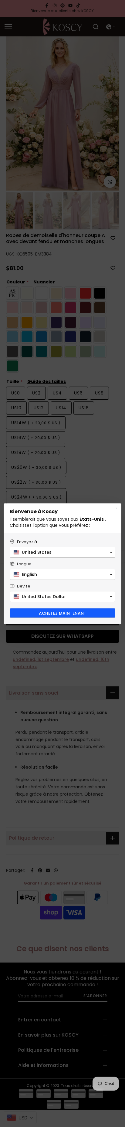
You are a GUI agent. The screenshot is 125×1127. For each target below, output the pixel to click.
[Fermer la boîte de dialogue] (115, 508)
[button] (62, 552)
